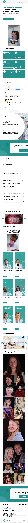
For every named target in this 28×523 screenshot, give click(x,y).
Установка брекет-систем (19, 73)
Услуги (9, 1)
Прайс (12, 1)
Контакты (15, 1)
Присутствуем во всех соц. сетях (8, 508)
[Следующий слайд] (26, 343)
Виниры (4, 64)
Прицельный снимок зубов (19, 56)
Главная (7, 1)
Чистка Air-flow (19, 67)
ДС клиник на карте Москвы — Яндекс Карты (14, 112)
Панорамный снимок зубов (19, 57)
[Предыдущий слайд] (2, 343)
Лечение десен (5, 56)
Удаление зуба (5, 57)
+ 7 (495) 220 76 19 (8, 507)
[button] (20, 2)
